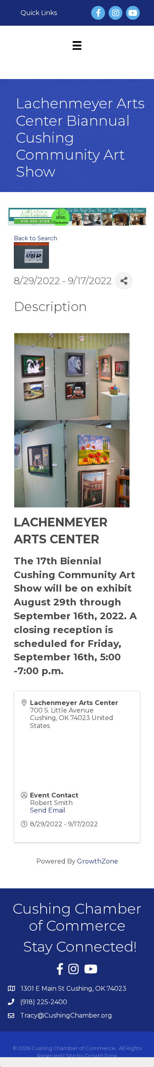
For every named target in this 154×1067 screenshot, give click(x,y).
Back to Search (35, 238)
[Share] (124, 281)
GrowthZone (97, 861)
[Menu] (77, 45)
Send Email (48, 810)
